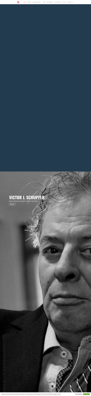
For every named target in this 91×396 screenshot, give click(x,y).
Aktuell (44, 2)
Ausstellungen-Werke (36, 2)
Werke (12, 204)
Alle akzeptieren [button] (86, 394)
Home (24, 2)
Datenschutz (69, 2)
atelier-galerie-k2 (50, 2)
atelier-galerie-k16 (57, 2)
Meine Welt (29, 2)
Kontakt (64, 2)
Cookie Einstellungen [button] (78, 394)
